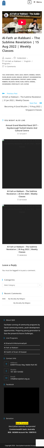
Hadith (26, 75)
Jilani (14, 77)
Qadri (29, 79)
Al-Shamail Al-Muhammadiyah (15, 343)
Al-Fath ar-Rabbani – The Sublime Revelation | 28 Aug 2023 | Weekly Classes (22, 249)
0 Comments (10, 66)
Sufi (22, 84)
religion (12, 82)
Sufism (26, 84)
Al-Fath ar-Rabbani (13, 61)
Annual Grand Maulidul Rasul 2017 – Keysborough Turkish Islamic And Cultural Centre (22, 128)
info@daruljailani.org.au (20, 379)
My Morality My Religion (16, 299)
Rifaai (17, 82)
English (27, 61)
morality (26, 77)
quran (33, 79)
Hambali (32, 75)
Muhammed (6, 79)
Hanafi (38, 75)
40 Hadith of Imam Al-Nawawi (15, 352)
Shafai (26, 82)
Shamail (32, 82)
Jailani (9, 77)
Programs (6, 63)
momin (8, 58)
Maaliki (19, 77)
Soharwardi (6, 84)
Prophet (23, 79)
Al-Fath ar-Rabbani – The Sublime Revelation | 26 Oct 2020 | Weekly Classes (22, 194)
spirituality (15, 84)
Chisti (17, 75)
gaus (21, 75)
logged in (16, 270)
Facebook (10, 384)
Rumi (22, 82)
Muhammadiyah (35, 77)
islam (4, 77)
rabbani (5, 82)
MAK (4, 299)
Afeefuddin (10, 75)
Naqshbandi (15, 79)
